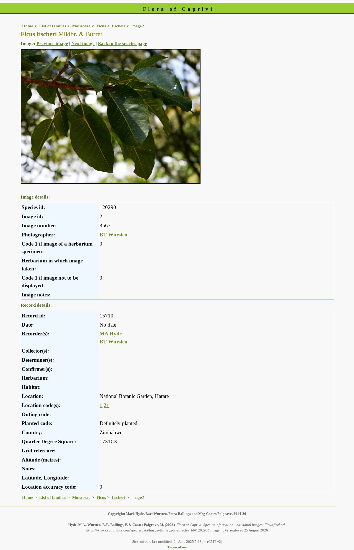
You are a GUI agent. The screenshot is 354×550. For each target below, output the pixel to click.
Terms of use (177, 547)
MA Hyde (111, 334)
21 (106, 405)
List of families (52, 26)
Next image (83, 43)
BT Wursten (113, 235)
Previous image (52, 43)
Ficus (101, 26)
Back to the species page (122, 43)
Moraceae (81, 26)
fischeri (118, 26)
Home (27, 26)
